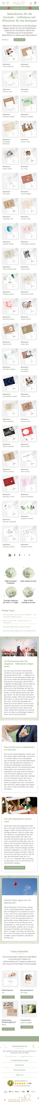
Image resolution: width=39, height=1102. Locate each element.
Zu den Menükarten (14, 868)
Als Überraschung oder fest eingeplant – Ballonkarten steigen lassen (20, 616)
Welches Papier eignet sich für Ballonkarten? (19, 631)
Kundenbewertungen (19, 1060)
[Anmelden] (31, 3)
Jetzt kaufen (8, 997)
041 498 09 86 (11, 1056)
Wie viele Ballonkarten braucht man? (16, 627)
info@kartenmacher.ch (27, 1056)
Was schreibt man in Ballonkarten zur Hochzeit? (17, 622)
